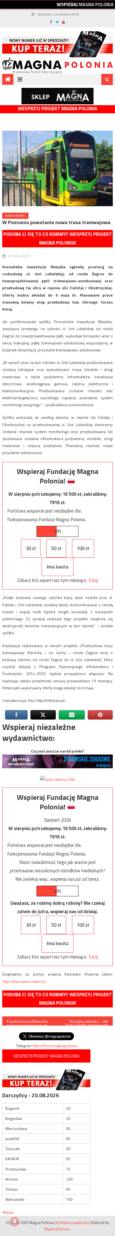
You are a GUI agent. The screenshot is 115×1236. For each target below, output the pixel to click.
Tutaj (93, 580)
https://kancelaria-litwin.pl (23, 981)
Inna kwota (58, 566)
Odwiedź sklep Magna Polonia (57, 96)
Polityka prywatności (72, 1222)
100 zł (83, 548)
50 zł (56, 548)
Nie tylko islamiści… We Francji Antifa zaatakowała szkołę (86, 1022)
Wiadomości (15, 215)
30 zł (31, 548)
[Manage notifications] (14, 1221)
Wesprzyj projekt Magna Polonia (57, 108)
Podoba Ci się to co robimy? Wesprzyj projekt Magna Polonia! (57, 238)
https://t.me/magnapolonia (54, 1046)
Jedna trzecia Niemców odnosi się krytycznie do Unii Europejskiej (27, 1022)
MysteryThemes (57, 1229)
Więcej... (9, 1212)
